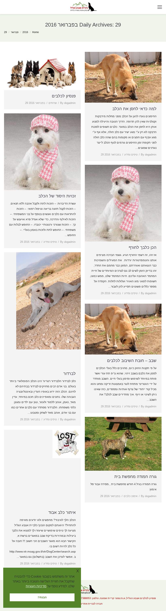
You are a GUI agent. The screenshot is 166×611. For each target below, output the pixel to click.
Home (35, 32)
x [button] (77, 571)
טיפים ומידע (130, 154)
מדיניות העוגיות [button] (36, 586)
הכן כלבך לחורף (142, 247)
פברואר (14, 32)
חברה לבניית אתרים (91, 603)
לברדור (69, 373)
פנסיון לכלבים (64, 96)
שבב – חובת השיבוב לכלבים (131, 360)
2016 (25, 32)
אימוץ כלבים (130, 496)
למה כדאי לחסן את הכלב (134, 108)
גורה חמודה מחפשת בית (135, 476)
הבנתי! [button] (42, 597)
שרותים (53, 102)
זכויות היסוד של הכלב (57, 196)
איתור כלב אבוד (62, 512)
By (68, 102)
